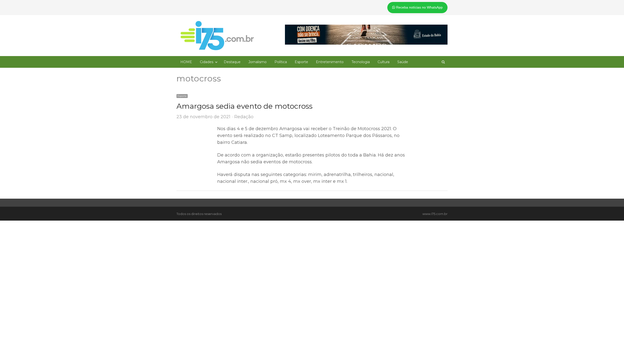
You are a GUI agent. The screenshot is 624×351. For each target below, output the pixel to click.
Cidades (206, 62)
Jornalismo (257, 62)
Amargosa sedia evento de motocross (244, 106)
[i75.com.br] (217, 35)
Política (280, 62)
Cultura (384, 62)
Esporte (301, 62)
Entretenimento (330, 62)
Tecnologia (360, 62)
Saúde (402, 62)
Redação (244, 116)
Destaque (232, 62)
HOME (186, 62)
